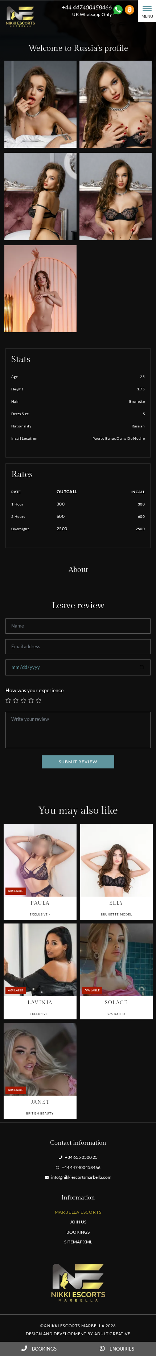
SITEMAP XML (78, 1242)
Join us (78, 1222)
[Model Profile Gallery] (40, 860)
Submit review (78, 761)
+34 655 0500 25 (81, 1157)
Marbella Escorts (78, 1212)
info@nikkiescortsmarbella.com (81, 1177)
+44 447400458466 (80, 1167)
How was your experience (34, 690)
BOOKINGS (78, 1232)
